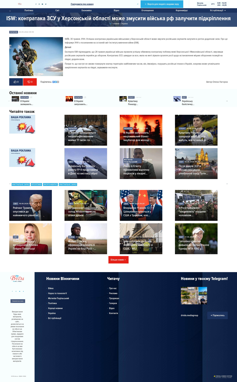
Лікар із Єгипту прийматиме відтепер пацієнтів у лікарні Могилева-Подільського (137, 169)
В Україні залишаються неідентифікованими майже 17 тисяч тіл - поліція (27, 103)
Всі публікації (54, 318)
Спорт (131, 97)
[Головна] (110, 23)
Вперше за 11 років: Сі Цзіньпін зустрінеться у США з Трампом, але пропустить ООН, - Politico (138, 211)
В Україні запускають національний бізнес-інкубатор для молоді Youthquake (81, 103)
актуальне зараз (21, 184)
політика (37, 184)
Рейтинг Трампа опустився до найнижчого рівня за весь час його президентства (25, 211)
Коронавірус (182, 10)
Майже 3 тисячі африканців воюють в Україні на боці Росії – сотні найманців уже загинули (81, 244)
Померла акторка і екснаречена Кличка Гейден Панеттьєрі (25, 244)
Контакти (113, 313)
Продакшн (114, 298)
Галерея (113, 303)
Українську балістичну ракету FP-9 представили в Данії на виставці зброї (188, 103)
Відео (116, 10)
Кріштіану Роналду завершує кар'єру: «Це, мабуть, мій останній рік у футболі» (134, 103)
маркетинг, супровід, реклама (224, 377)
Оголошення (147, 10)
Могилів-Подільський (130, 161)
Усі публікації (216, 10)
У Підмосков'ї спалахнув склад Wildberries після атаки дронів (82, 211)
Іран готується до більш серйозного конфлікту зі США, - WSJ (138, 244)
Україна (13, 32)
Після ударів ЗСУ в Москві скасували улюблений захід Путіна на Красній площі (193, 169)
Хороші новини (55, 308)
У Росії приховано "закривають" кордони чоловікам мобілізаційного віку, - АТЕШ (192, 211)
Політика (28, 10)
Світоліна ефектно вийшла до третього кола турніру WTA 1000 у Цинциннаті (194, 244)
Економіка (87, 10)
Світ (57, 10)
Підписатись (219, 315)
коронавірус (51, 184)
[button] (227, 101)
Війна (71, 237)
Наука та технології (57, 293)
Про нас (113, 288)
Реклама (113, 293)
